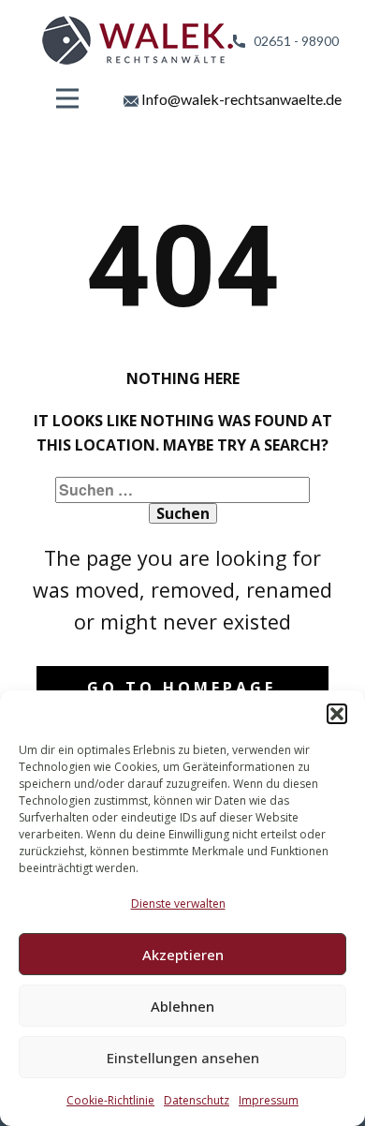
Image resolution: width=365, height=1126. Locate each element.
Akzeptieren (183, 954)
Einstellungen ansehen (183, 1057)
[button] (337, 713)
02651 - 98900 (292, 41)
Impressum (269, 1100)
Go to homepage (181, 687)
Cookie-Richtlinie (110, 1100)
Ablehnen (182, 1006)
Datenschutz (196, 1100)
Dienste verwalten (178, 903)
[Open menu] (67, 98)
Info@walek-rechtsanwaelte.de (240, 99)
